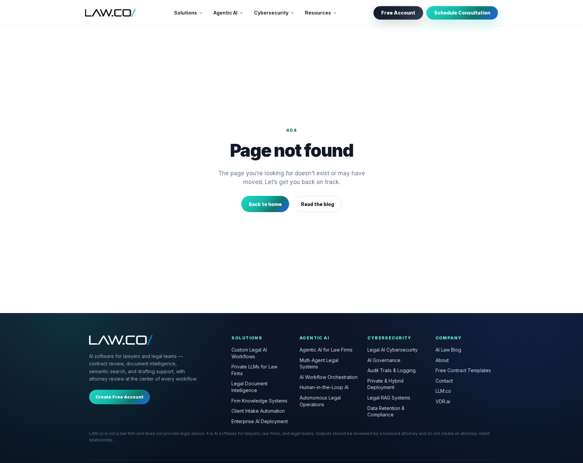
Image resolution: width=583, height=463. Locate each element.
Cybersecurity (271, 13)
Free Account (398, 13)
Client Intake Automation (258, 411)
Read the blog (317, 204)
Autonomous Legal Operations (320, 401)
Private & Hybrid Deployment (385, 384)
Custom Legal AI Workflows (249, 353)
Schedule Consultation (462, 13)
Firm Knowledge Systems (259, 401)
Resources (318, 13)
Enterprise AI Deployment (259, 421)
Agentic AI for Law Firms (326, 350)
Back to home (265, 204)
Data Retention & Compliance (386, 411)
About (442, 360)
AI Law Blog (448, 350)
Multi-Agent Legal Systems (319, 363)
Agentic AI (226, 13)
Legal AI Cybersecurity (392, 350)
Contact (444, 381)
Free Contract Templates (463, 370)
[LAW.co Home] (110, 13)
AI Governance (383, 360)
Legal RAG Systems (388, 398)
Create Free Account (119, 397)
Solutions (185, 13)
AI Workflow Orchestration (329, 377)
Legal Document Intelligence (249, 387)
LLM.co (443, 391)
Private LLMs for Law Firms (254, 370)
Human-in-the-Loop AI (324, 387)
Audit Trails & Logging (391, 370)
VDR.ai (443, 401)
